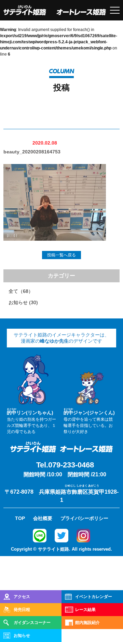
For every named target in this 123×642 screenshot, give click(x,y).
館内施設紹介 (87, 622)
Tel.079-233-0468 (65, 465)
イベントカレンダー (93, 596)
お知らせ (22, 635)
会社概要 (42, 518)
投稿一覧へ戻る (61, 255)
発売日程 (22, 609)
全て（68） (21, 291)
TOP (20, 518)
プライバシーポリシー (84, 518)
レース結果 (85, 609)
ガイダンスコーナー (32, 622)
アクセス (22, 596)
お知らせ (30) (23, 302)
